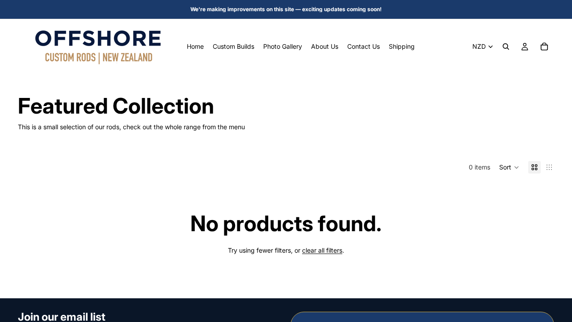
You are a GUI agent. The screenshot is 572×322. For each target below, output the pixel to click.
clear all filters (322, 250)
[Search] (506, 46)
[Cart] (544, 46)
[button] (509, 167)
